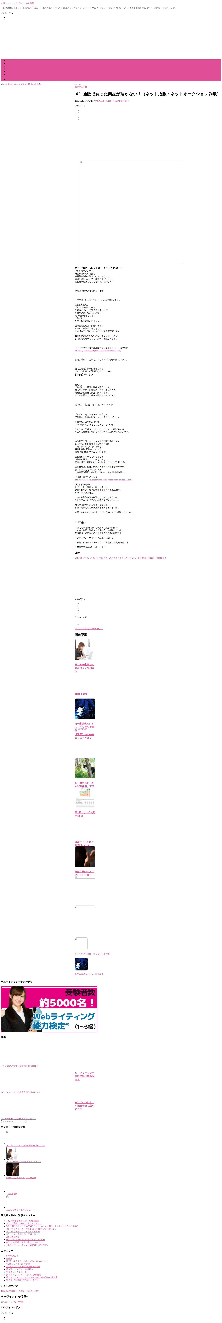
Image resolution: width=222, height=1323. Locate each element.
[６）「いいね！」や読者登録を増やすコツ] (148, 920)
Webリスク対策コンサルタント (89, 629)
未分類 (9, 1258)
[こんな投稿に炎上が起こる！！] (12, 1207)
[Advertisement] (148, 141)
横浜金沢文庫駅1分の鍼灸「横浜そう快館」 (21, 1291)
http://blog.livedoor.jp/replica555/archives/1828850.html (97, 350)
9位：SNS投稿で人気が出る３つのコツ (24, 1242)
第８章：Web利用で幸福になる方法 (22, 1280)
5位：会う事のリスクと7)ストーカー (23, 1231)
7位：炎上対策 (13, 1237)
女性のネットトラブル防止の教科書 (17, 3)
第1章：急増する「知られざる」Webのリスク (27, 63)
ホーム (9, 61)
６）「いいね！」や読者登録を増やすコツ (20, 1092)
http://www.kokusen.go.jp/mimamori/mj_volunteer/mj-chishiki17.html (103, 480)
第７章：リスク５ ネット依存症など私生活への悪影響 (32, 79)
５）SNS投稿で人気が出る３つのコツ (18, 1119)
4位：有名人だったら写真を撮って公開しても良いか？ (31, 1229)
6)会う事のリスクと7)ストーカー (21, 1178)
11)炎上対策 (11, 1194)
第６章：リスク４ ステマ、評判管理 (23, 77)
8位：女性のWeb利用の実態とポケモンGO (25, 1240)
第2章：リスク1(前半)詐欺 (18, 66)
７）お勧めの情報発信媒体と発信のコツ (19, 1066)
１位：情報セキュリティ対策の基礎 (22, 1221)
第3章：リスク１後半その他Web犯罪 (23, 69)
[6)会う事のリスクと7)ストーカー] (12, 1175)
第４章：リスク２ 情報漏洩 (19, 71)
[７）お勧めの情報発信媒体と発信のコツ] (21, 1063)
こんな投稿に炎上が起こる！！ (20, 1210)
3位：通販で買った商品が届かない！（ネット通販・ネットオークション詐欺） (42, 1226)
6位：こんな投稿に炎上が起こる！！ (23, 1234)
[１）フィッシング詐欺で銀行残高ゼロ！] (148, 891)
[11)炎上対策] (12, 1191)
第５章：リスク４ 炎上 (17, 74)
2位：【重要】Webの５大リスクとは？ (24, 1223)
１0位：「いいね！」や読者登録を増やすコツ (27, 1245)
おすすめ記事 (98, 101)
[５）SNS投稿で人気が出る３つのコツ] (21, 1116)
